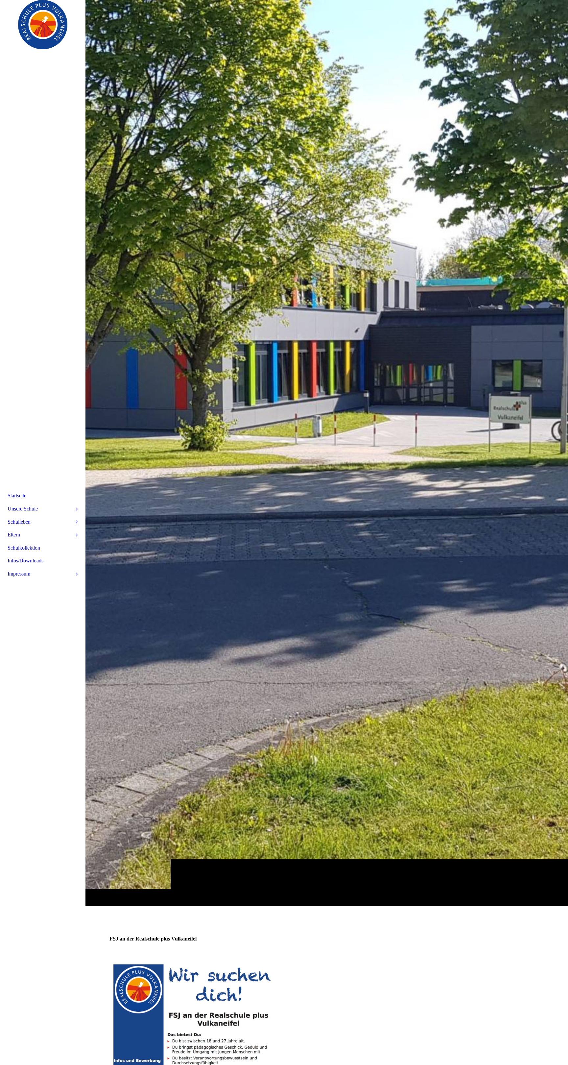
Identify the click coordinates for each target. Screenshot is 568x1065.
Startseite (17, 495)
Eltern (14, 534)
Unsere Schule (23, 508)
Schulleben (19, 522)
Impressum (19, 574)
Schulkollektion (24, 548)
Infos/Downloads (25, 560)
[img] (326, 452)
